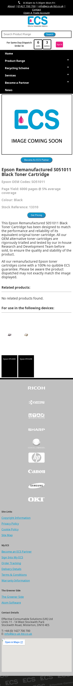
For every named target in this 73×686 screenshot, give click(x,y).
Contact (36, 9)
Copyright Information (16, 518)
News (8, 90)
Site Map (7, 535)
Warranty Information (16, 580)
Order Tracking (11, 563)
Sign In (59, 44)
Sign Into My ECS (12, 557)
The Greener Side (13, 597)
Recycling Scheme (17, 68)
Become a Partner (17, 83)
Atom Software (11, 602)
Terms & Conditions (14, 575)
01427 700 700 (26, 6)
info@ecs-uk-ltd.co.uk (50, 6)
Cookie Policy (10, 529)
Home (9, 53)
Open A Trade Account (36, 12)
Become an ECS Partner (17, 551)
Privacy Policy (10, 523)
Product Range (15, 61)
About (11, 6)
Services (10, 75)
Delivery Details (11, 569)
